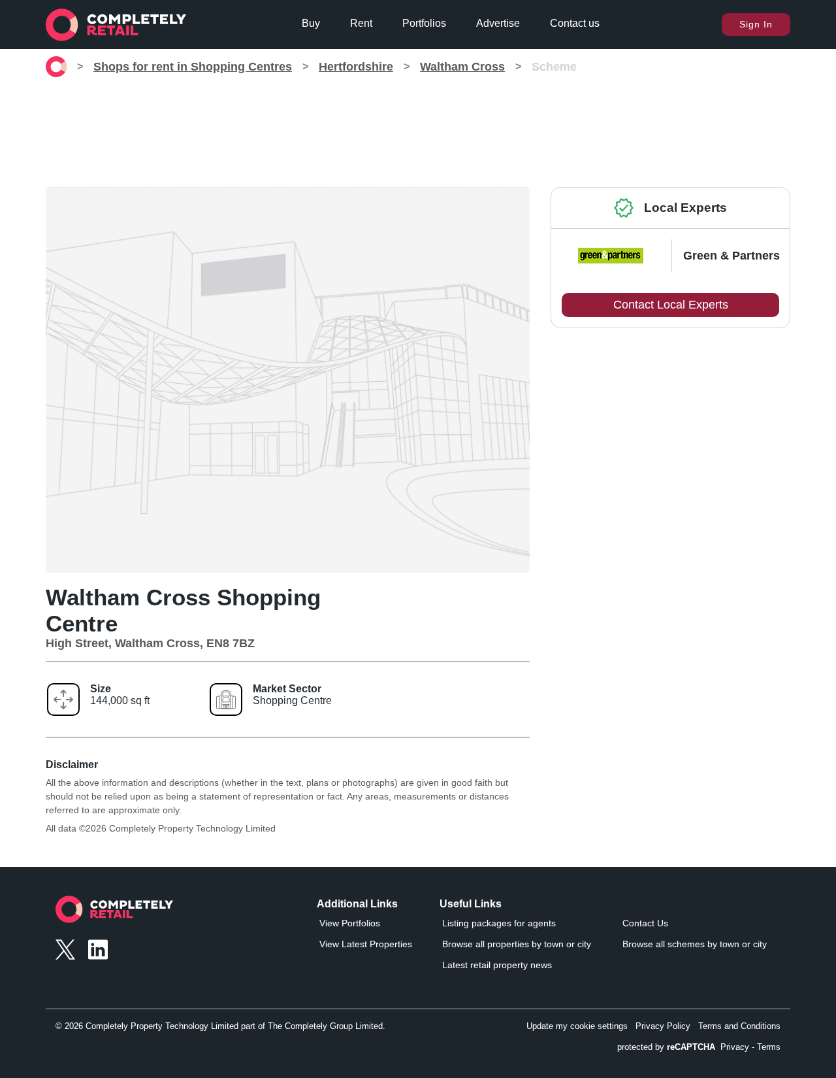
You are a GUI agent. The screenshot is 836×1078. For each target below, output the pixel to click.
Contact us (575, 23)
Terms (768, 1047)
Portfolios (424, 23)
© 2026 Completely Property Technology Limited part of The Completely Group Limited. (220, 1026)
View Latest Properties (365, 944)
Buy (311, 23)
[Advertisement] (418, 127)
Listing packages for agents (499, 923)
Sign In (756, 24)
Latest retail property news (497, 965)
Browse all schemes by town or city (694, 944)
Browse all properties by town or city (516, 944)
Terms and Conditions (739, 1026)
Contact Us (645, 923)
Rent (361, 23)
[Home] (56, 66)
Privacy (734, 1047)
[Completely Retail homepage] (114, 913)
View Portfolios (349, 923)
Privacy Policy (662, 1026)
